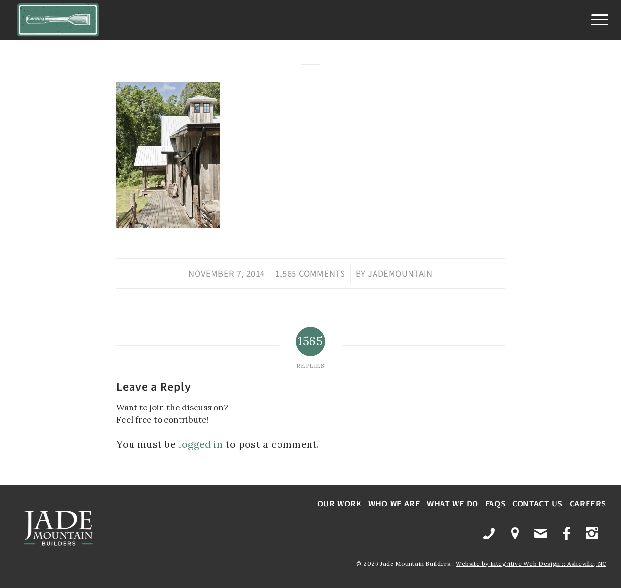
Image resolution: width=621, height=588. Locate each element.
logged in (201, 444)
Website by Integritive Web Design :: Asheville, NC (531, 563)
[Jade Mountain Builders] (58, 19)
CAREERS (588, 504)
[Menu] (596, 19)
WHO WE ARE (394, 504)
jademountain (400, 273)
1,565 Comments (310, 273)
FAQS (495, 504)
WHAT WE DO (452, 504)
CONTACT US (537, 504)
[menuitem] (596, 19)
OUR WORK (339, 504)
